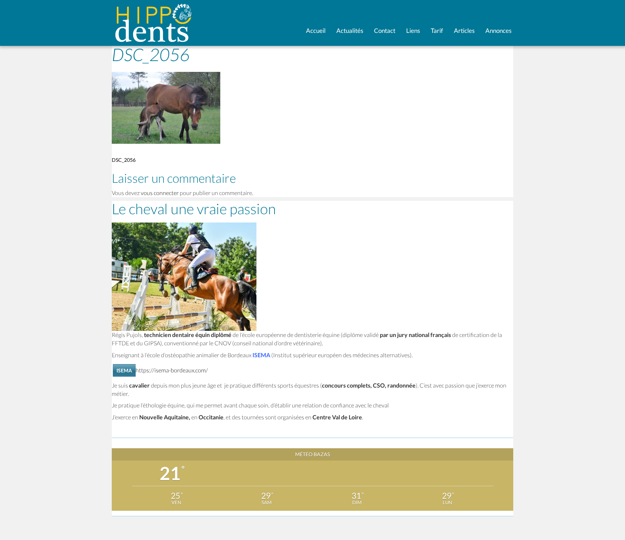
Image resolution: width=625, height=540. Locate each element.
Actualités (349, 30)
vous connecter (160, 192)
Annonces (498, 30)
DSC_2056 (124, 160)
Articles (464, 30)
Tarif (437, 30)
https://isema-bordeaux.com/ (172, 370)
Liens (413, 30)
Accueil (316, 30)
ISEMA (124, 370)
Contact (384, 30)
